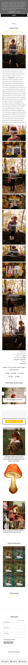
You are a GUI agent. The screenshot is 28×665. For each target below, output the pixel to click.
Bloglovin (5, 367)
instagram (23, 661)
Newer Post (10, 421)
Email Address (7, 622)
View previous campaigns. (9, 639)
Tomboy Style (11, 77)
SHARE (7, 373)
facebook (6, 661)
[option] (14, 396)
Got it (18, 12)
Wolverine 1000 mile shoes (20, 359)
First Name (6, 627)
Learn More (11, 12)
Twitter (9, 367)
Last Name (6, 633)
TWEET (14, 373)
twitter (14, 661)
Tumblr (18, 367)
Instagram (23, 367)
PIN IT (11, 376)
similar (23, 355)
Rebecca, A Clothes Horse (11, 31)
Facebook (14, 367)
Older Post (18, 421)
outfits (14, 23)
